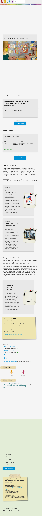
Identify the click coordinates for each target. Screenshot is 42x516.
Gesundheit (28, 384)
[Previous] (4, 47)
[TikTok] (36, 2)
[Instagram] (34, 2)
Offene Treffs (7, 35)
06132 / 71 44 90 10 (9, 514)
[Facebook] (31, 2)
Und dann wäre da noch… (12, 464)
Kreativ (4, 386)
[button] (40, 2)
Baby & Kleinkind (13, 384)
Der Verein (8, 454)
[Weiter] (36, 47)
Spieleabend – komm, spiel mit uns (16, 38)
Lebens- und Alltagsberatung (16, 386)
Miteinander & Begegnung (12, 456)
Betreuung (8, 459)
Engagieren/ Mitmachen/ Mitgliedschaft (10, 287)
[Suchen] (23, 1)
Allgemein (6, 384)
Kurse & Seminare (10, 462)
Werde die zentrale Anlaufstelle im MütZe (13, 334)
